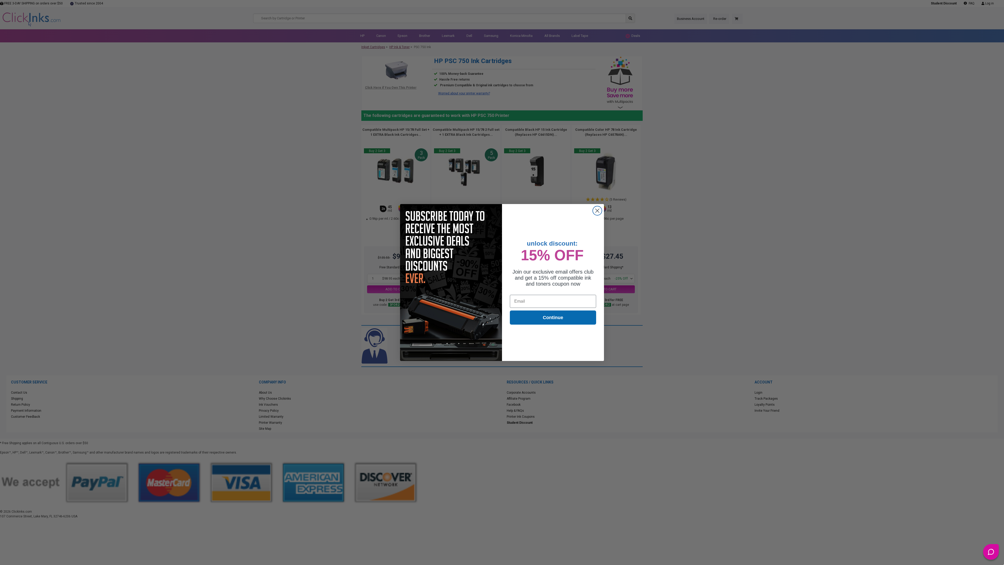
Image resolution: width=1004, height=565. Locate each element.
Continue (553, 317)
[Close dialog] (597, 210)
